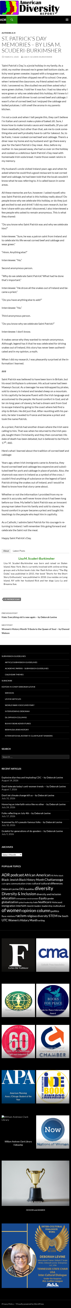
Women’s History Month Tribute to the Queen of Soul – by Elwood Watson (35, 629)
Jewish (30, 906)
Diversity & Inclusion (19, 894)
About (6, 551)
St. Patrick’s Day (12, 599)
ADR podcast (13, 874)
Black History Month (31, 879)
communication (18, 883)
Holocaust (57, 902)
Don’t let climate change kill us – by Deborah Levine (28, 795)
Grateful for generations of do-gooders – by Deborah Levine (32, 831)
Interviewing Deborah (17, 711)
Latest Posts (19, 551)
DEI (21, 889)
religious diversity (37, 916)
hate (35, 902)
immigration (9, 905)
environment (32, 898)
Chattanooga (54, 879)
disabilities (29, 889)
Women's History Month (23, 920)
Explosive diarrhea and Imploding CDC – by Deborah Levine (32, 777)
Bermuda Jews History (17, 729)
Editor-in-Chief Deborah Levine (18, 687)
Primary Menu (67, 20)
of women (12, 910)
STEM (53, 916)
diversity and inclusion (49, 894)
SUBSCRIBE (7, 680)
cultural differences (52, 883)
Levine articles (13, 699)
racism (21, 915)
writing (41, 920)
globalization (10, 902)
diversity (44, 888)
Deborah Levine (10, 889)
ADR (3, 20)
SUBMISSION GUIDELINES (14, 656)
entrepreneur (21, 898)
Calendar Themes (14, 674)
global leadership (26, 902)
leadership (47, 905)
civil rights (6, 883)
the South (63, 916)
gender (50, 898)
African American (37, 875)
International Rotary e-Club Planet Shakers (29, 735)
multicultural (59, 906)
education (9, 898)
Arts (56, 875)
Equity (43, 898)
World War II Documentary (20, 705)
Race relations (8, 916)
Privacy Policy (8, 1304)
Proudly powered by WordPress (30, 1304)
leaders (37, 906)
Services (9, 693)
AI (52, 875)
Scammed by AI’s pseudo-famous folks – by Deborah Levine (32, 822)
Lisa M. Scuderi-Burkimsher (37, 57)
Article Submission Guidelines (21, 662)
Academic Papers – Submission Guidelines (26, 668)
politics (55, 911)
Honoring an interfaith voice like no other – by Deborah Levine (34, 804)
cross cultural (33, 883)
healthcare (44, 902)
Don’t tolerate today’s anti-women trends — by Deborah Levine (34, 786)
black (61, 875)
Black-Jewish (10, 879)
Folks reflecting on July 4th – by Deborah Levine (26, 813)
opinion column (36, 910)
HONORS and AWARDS (35, 1210)
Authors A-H (8, 33)
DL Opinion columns (16, 717)
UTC (5, 920)
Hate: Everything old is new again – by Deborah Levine (29, 615)
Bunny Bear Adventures (18, 723)
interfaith (21, 905)
